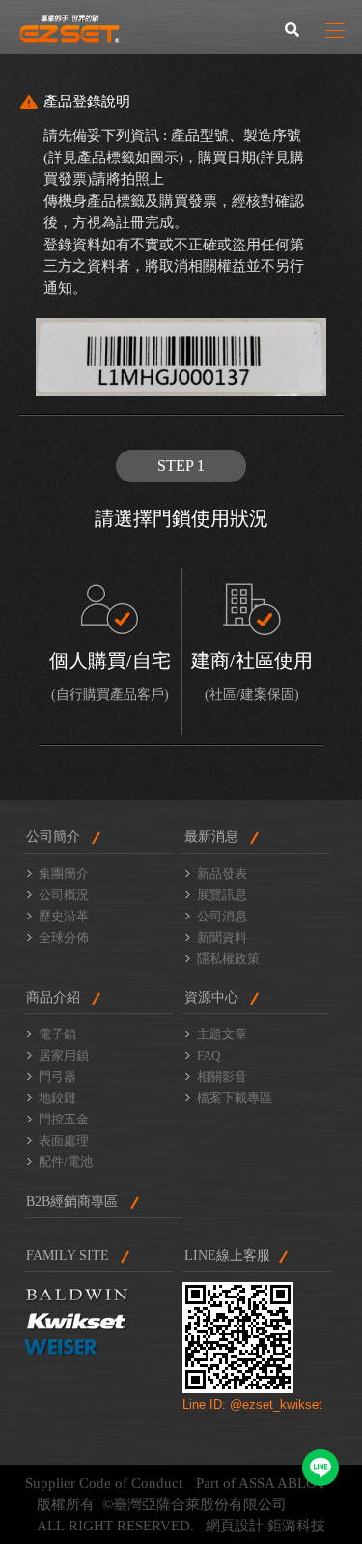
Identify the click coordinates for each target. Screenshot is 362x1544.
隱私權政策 (228, 958)
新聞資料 (222, 937)
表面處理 (64, 1140)
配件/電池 (66, 1161)
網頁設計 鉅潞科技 (265, 1525)
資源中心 (211, 997)
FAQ (208, 1055)
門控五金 (64, 1119)
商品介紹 (53, 997)
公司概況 (64, 895)
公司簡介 (53, 837)
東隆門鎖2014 (69, 29)
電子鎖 (57, 1034)
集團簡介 (64, 873)
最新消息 (211, 837)
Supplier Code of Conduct (103, 1483)
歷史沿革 (64, 916)
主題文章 (222, 1034)
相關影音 (222, 1076)
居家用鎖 (64, 1055)
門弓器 (57, 1076)
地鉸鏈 (57, 1098)
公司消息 (222, 916)
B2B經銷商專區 (72, 1201)
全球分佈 (64, 937)
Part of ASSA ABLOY (261, 1483)
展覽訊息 (222, 895)
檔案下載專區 (234, 1098)
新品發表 (222, 873)
